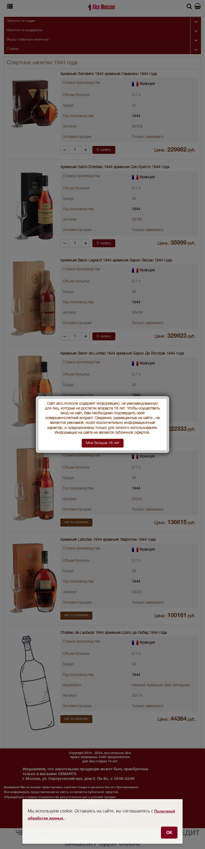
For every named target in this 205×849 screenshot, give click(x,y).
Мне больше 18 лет (102, 443)
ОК (169, 832)
